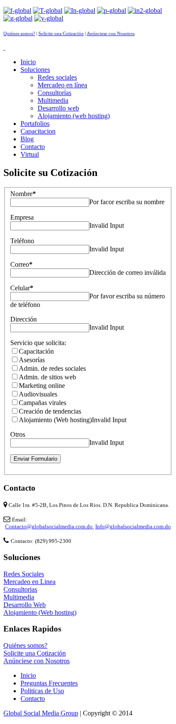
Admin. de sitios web (47, 377)
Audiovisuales (38, 394)
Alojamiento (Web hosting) (55, 419)
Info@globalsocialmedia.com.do (133, 526)
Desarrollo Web (24, 604)
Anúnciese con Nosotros (111, 33)
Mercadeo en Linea (29, 581)
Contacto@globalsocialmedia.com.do (49, 526)
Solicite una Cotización (61, 33)
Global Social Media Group (40, 713)
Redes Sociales (23, 574)
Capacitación (36, 351)
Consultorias (20, 589)
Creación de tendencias (50, 411)
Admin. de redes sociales (52, 368)
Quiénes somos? (19, 33)
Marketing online (42, 385)
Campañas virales (42, 402)
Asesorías (32, 359)
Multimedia (18, 597)
